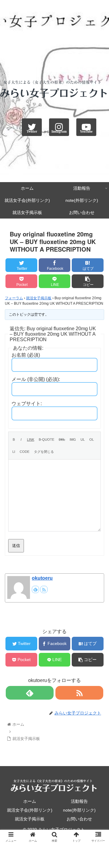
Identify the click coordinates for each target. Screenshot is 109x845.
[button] (97, 626)
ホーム (29, 801)
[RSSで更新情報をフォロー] (44, 589)
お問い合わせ (79, 818)
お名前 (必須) (26, 355)
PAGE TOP (100, 814)
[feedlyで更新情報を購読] (35, 589)
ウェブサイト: (27, 403)
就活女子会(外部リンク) (29, 810)
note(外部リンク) (79, 810)
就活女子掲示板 (38, 298)
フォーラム (14, 298)
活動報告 (79, 801)
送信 (16, 545)
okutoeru (42, 578)
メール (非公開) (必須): (36, 379)
